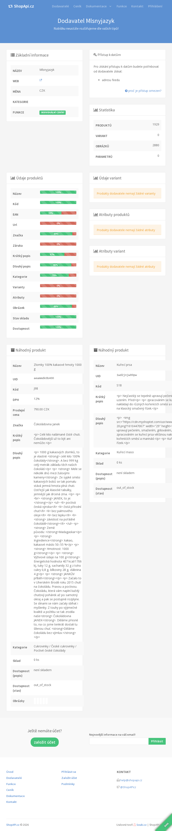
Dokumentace (96, 6)
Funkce (11, 784)
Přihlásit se (68, 772)
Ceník (10, 790)
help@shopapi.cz (131, 780)
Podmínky (68, 784)
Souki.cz (142, 825)
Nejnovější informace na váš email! (112, 734)
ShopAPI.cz (13, 825)
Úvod (9, 772)
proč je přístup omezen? (144, 91)
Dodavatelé (14, 778)
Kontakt (11, 802)
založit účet (44, 742)
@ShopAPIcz (128, 787)
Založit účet (69, 778)
